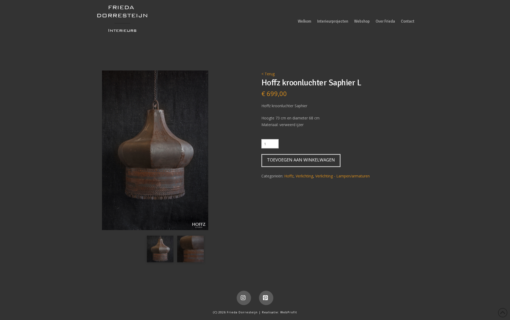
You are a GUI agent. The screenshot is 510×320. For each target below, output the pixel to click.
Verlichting (304, 175)
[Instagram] (244, 298)
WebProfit (288, 312)
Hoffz (289, 175)
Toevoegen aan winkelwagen (301, 160)
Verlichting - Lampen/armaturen (342, 175)
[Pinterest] (266, 298)
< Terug (268, 73)
